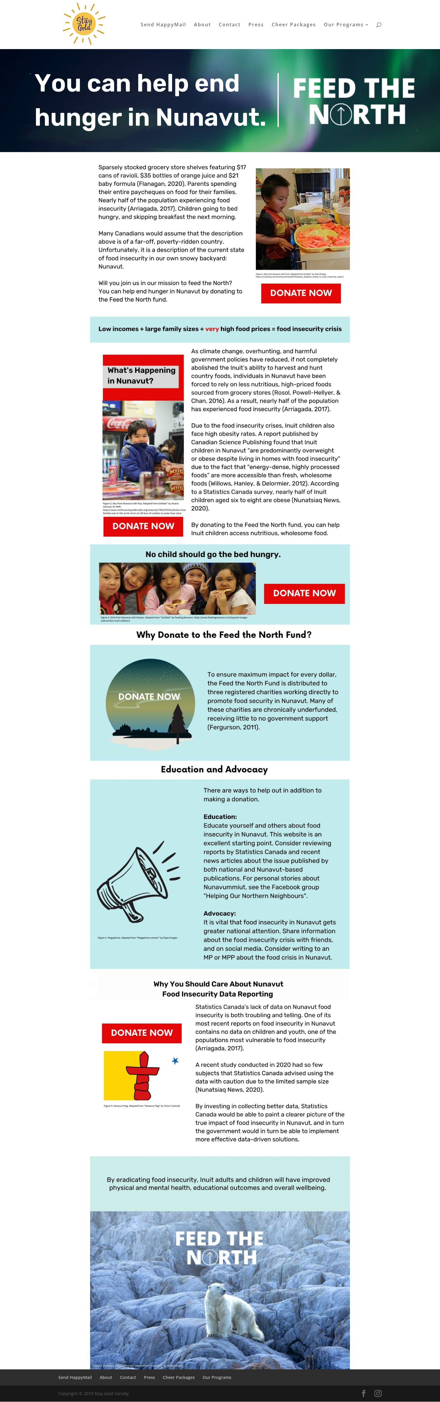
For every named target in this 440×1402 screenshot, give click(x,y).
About (202, 25)
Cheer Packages (294, 25)
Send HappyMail (163, 25)
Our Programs (344, 25)
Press (256, 25)
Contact (230, 25)
